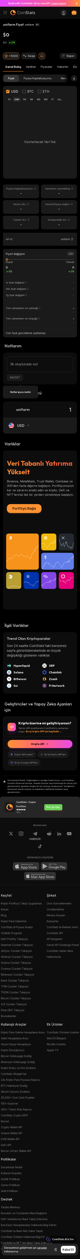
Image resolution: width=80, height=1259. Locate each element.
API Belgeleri (54, 939)
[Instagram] (21, 835)
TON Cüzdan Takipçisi (14, 986)
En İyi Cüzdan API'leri (26, 762)
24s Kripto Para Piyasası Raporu (20, 1079)
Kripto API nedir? (24, 754)
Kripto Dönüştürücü (12, 1050)
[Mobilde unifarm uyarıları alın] (42, 56)
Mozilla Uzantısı (56, 1044)
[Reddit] (49, 835)
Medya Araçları (56, 915)
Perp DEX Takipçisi (12, 1010)
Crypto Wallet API (11, 1127)
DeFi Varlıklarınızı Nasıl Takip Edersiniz (24, 1219)
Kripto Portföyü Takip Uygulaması (21, 903)
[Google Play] (54, 866)
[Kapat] (75, 3)
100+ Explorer (9, 1103)
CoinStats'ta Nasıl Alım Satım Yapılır (22, 1231)
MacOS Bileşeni (56, 1038)
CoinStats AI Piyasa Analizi (17, 927)
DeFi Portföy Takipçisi (14, 939)
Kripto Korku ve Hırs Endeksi (18, 1067)
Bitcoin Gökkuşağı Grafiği (16, 1056)
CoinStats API (55, 933)
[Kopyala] (72, 239)
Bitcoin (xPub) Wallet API (16, 1150)
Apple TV (53, 1050)
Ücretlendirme (55, 909)
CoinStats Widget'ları (14, 1073)
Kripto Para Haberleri (14, 921)
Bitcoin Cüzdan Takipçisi (16, 998)
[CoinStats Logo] (22, 12)
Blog (4, 915)
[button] (72, 239)
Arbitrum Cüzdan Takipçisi (17, 956)
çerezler (42, 1247)
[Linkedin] (59, 835)
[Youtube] (69, 835)
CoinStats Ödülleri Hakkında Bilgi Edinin (25, 1236)
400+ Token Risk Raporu (16, 1109)
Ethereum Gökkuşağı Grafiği (18, 1062)
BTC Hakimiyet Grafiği (14, 1085)
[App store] (26, 866)
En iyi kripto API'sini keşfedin (42, 731)
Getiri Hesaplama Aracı (14, 1038)
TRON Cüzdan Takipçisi (15, 992)
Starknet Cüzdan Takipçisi (17, 944)
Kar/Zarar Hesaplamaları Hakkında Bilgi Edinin (28, 1225)
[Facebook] (40, 847)
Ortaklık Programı (11, 933)
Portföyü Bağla (24, 508)
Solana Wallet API (11, 1133)
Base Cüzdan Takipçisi (15, 980)
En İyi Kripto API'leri (55, 754)
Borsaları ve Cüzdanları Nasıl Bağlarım (24, 1213)
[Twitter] (11, 835)
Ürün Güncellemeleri (59, 903)
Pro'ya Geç (53, 807)
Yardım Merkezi (10, 1207)
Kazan (5, 909)
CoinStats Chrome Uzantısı (63, 1032)
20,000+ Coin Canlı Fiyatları (18, 1097)
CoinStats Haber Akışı (60, 950)
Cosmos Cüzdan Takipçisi (17, 968)
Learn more (59, 3)
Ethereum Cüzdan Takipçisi (17, 974)
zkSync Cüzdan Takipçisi (16, 950)
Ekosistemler (8, 1016)
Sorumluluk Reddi (11, 1167)
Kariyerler (53, 921)
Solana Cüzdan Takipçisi (16, 962)
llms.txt (5, 1121)
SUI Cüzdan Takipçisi (14, 1004)
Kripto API (37, 744)
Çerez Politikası (10, 1185)
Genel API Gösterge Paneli (63, 944)
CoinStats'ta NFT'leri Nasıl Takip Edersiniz (26, 1242)
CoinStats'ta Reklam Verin (62, 927)
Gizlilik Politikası (10, 1179)
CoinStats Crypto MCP (14, 1115)
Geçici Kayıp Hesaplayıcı (16, 1044)
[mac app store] (40, 876)
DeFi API (6, 1145)
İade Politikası (9, 1190)
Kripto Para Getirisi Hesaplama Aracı (23, 1032)
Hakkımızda (54, 956)
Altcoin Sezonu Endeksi (15, 1091)
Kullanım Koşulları (11, 1173)
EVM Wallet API (10, 1139)
